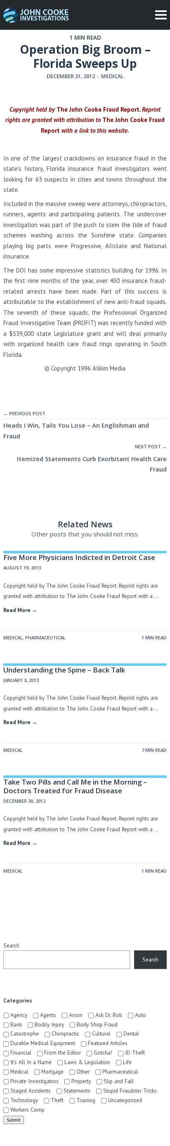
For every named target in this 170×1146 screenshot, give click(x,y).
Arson (75, 1015)
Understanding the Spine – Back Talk (64, 670)
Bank (15, 1024)
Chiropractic (64, 1033)
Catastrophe (24, 1033)
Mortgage (52, 1071)
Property (80, 1081)
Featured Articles (107, 1043)
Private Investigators (34, 1081)
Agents (47, 1015)
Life (126, 1062)
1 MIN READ (154, 637)
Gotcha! (102, 1052)
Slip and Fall (118, 1081)
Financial (20, 1052)
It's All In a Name (30, 1062)
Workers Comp (27, 1109)
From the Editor (61, 1052)
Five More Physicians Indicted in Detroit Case (79, 557)
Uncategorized (124, 1100)
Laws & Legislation (86, 1062)
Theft (56, 1100)
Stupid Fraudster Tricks (129, 1090)
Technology (23, 1100)
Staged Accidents (30, 1090)
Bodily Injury (48, 1024)
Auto (139, 1015)
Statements (76, 1090)
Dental (130, 1033)
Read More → (20, 610)
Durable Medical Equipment (42, 1043)
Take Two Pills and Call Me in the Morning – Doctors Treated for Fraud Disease (75, 786)
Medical (112, 76)
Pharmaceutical (45, 637)
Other (82, 1071)
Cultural (100, 1033)
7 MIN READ (154, 750)
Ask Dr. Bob (108, 1015)
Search (11, 945)
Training (85, 1100)
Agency (18, 1015)
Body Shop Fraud (96, 1024)
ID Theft (134, 1052)
